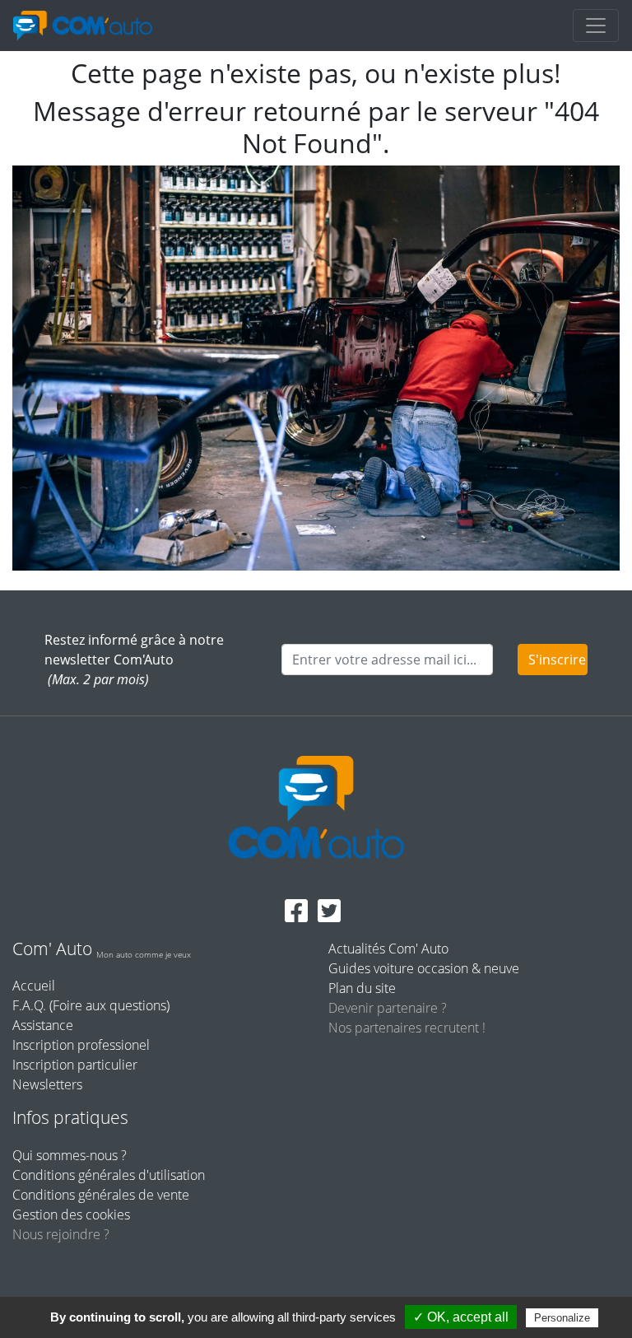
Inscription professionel (81, 1045)
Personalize (562, 1318)
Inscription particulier (74, 1065)
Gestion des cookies (71, 1214)
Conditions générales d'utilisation (108, 1175)
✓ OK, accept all (461, 1317)
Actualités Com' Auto (388, 948)
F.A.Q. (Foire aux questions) (91, 1005)
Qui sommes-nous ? (69, 1155)
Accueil (33, 986)
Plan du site (362, 988)
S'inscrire (557, 659)
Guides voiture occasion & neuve (423, 968)
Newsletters (47, 1084)
